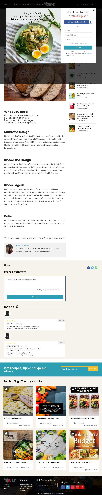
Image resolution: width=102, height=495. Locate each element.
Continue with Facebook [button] (75, 22)
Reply (62, 320)
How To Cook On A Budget (81, 463)
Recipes (7, 485)
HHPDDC (10, 324)
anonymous (12, 346)
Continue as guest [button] (78, 17)
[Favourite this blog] (6, 389)
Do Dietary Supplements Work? (85, 95)
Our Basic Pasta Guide (13, 418)
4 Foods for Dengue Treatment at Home (84, 127)
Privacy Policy (83, 43)
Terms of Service (74, 43)
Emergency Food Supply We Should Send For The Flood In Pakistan (85, 116)
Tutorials (7, 487)
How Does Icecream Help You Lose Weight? (85, 105)
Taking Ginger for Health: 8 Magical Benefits (86, 84)
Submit (35, 297)
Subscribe (92, 369)
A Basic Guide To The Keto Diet (48, 463)
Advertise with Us (26, 484)
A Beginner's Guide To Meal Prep (83, 418)
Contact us (24, 490)
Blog (5, 489)
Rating (39, 290)
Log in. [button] (86, 15)
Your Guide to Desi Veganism (15, 463)
